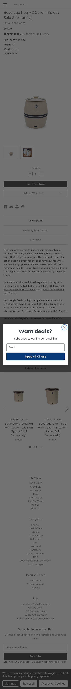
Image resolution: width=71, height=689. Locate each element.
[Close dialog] (64, 327)
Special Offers (35, 356)
